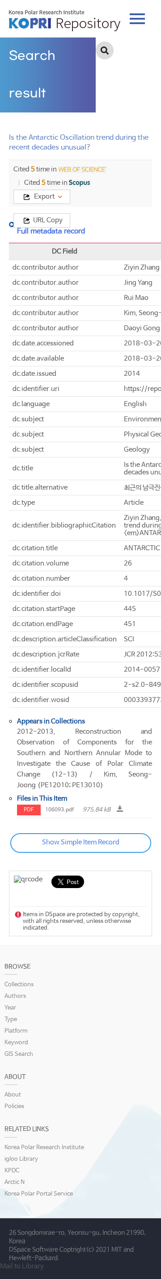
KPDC (11, 1170)
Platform (16, 1031)
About (12, 1095)
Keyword (16, 1042)
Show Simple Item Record (80, 842)
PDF (29, 810)
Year (10, 1008)
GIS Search (18, 1054)
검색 (105, 50)
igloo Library (21, 1159)
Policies (14, 1106)
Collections (19, 984)
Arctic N (14, 1182)
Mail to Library (22, 1266)
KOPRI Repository (64, 20)
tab (137, 16)
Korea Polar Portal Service (38, 1194)
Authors (15, 996)
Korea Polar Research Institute (44, 1147)
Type (10, 1019)
